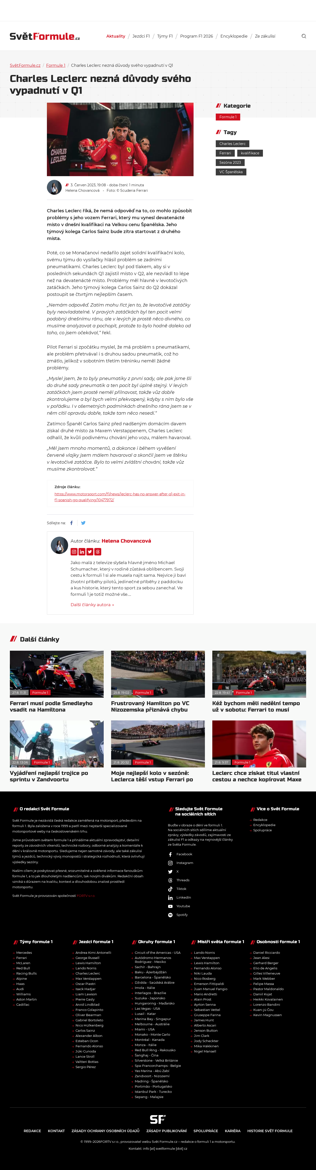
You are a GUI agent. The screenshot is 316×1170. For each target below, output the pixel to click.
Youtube (183, 906)
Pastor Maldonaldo (268, 989)
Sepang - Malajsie (149, 1097)
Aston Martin (26, 999)
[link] (304, 36)
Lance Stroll (85, 1056)
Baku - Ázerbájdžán (151, 972)
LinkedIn (184, 897)
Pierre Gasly (85, 999)
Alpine (21, 978)
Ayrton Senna (205, 1004)
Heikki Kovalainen (268, 999)
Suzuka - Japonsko (150, 998)
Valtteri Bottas (87, 1062)
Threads (183, 880)
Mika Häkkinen (206, 1046)
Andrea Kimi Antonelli (93, 953)
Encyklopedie (234, 36)
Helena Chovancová (82, 190)
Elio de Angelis (265, 968)
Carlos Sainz (85, 1030)
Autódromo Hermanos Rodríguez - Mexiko (153, 960)
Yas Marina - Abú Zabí (152, 1071)
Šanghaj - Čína (146, 1055)
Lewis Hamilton (88, 963)
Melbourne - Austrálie (152, 1024)
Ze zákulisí (265, 36)
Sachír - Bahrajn (148, 967)
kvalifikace (250, 153)
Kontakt (56, 1131)
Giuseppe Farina (207, 1015)
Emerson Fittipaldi (209, 984)
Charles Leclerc (232, 144)
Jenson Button (206, 1030)
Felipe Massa (263, 984)
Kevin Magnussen (267, 1015)
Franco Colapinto (89, 1010)
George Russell (87, 958)
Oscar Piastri (86, 984)
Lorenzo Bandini (266, 1004)
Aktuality (115, 36)
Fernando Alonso (89, 1046)
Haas (20, 984)
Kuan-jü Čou (263, 1010)
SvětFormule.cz (25, 65)
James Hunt (204, 1020)
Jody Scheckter (206, 1041)
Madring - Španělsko (151, 1081)
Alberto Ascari (205, 1025)
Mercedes (24, 953)
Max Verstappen (88, 978)
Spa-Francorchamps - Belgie (158, 1066)
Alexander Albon (89, 1036)
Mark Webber (264, 978)
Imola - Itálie (145, 988)
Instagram (185, 863)
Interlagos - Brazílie (150, 993)
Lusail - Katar (145, 1014)
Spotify (182, 915)
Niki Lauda (203, 973)
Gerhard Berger (265, 963)
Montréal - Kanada (150, 1040)
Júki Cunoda (86, 1051)
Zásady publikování (166, 1131)
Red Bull (23, 968)
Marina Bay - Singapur (153, 1019)
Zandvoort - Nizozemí (152, 1076)
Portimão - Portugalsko (153, 1086)
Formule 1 (55, 65)
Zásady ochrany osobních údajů (105, 1131)
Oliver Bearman (88, 1015)
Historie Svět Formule (270, 1131)
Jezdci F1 (141, 36)
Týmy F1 (165, 36)
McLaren (23, 963)
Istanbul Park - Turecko (153, 1092)
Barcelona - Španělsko (153, 977)
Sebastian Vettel (207, 1010)
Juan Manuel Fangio (210, 989)
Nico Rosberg (205, 978)
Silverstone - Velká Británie (156, 1060)
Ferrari (225, 153)
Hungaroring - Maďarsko (155, 1003)
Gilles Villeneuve (266, 973)
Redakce (260, 820)
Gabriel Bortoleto (89, 1020)
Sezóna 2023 (230, 162)
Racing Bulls (26, 973)
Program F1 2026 (196, 36)
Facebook (184, 854)
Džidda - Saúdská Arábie (155, 982)
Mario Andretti (205, 994)
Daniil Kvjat (262, 994)
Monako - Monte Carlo (152, 1034)
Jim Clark (201, 1036)
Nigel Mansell (205, 1051)
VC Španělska (231, 172)
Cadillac (22, 1004)
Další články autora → (92, 604)
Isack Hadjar (86, 989)
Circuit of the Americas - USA (157, 953)
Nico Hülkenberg (89, 1025)
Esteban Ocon (87, 1041)
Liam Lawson (86, 994)
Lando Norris (86, 968)
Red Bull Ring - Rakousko (155, 1050)
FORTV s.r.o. (86, 896)
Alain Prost (202, 999)
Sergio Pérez (86, 1067)
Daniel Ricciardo (266, 953)
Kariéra (232, 1131)
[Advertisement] (158, 10)
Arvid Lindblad (87, 1004)
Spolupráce (262, 830)
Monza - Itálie (146, 1045)
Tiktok (181, 889)
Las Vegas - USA (147, 1008)
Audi (20, 989)
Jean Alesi (261, 958)
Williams (23, 994)
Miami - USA (145, 1029)
